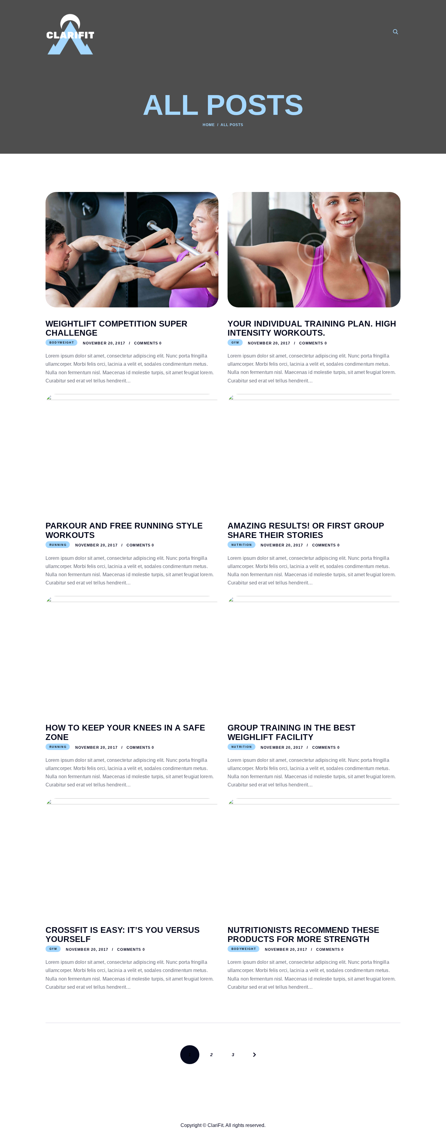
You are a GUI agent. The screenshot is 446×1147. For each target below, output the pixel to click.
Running (58, 544)
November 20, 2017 (104, 343)
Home (209, 125)
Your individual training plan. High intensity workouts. (312, 328)
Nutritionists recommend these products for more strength (303, 935)
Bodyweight (61, 342)
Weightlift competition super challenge (117, 328)
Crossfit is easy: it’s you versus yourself (123, 935)
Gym (235, 342)
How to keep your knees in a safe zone (125, 732)
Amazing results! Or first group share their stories (306, 530)
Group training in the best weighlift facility (292, 732)
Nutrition (241, 544)
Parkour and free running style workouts (124, 530)
